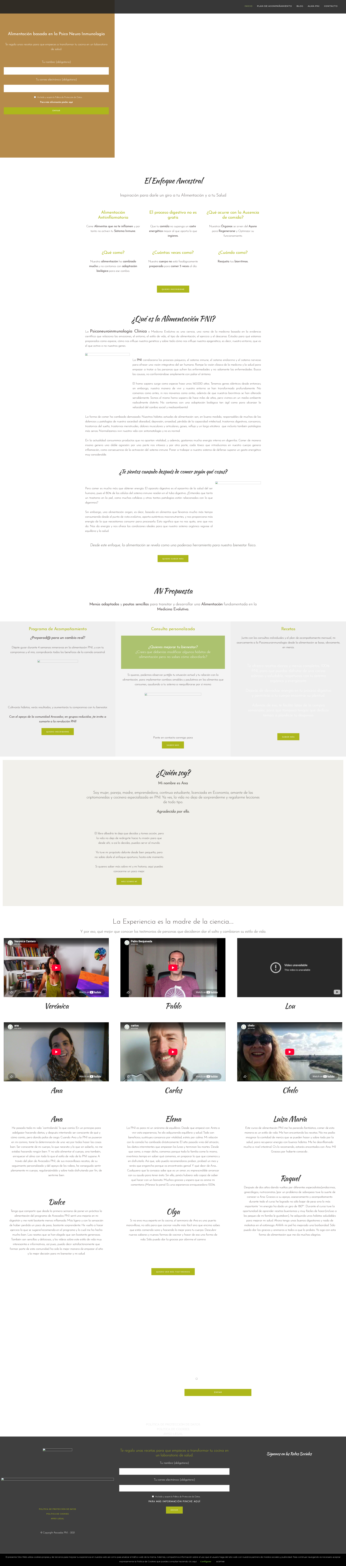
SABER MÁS (173, 745)
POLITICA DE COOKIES (173, 1429)
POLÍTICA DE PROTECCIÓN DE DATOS (173, 1424)
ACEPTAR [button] (220, 1561)
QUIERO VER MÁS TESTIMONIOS (173, 1272)
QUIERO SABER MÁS (173, 559)
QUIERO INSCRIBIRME (173, 289)
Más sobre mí (129, 881)
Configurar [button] (205, 1561)
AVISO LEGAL (173, 1434)
